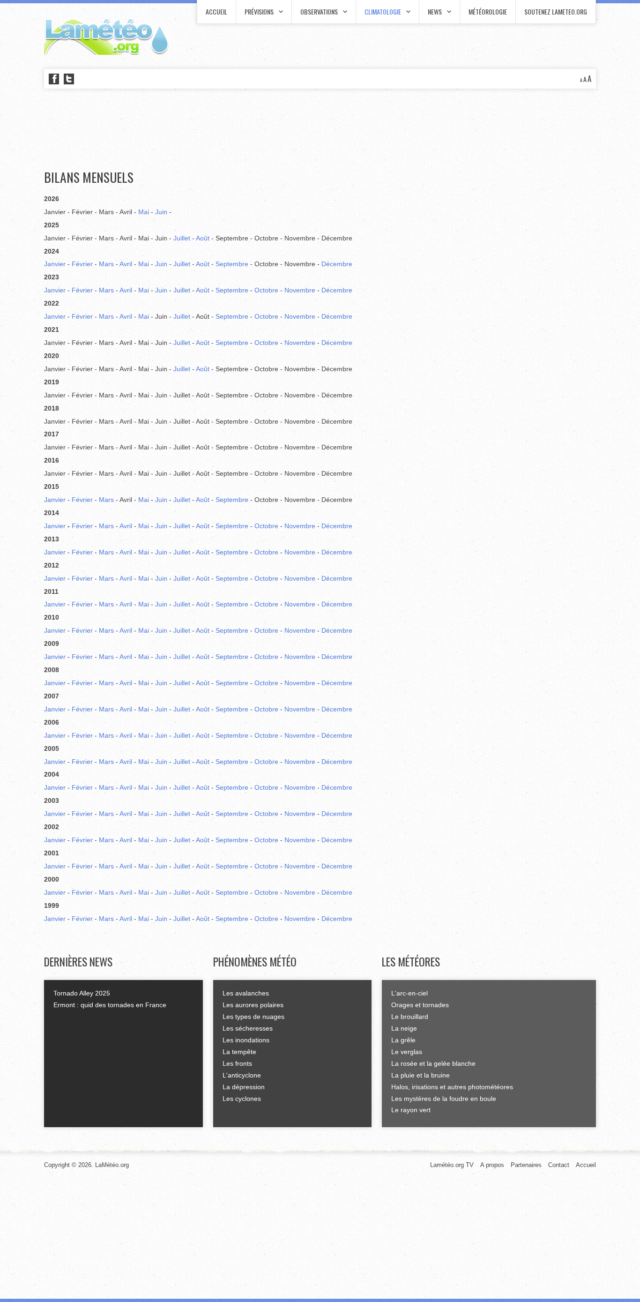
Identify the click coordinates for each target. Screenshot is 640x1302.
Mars (106, 264)
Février (82, 264)
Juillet (181, 238)
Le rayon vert (411, 1110)
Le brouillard (409, 1016)
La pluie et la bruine (420, 1075)
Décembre (336, 264)
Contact (558, 1164)
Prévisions (259, 11)
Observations (319, 11)
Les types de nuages (253, 1016)
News (435, 11)
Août (202, 238)
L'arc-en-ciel (409, 993)
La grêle (403, 1040)
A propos (492, 1164)
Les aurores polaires (253, 1005)
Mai (143, 212)
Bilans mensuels (89, 177)
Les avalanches (246, 993)
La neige (404, 1028)
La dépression (244, 1087)
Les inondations (246, 1040)
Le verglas (406, 1051)
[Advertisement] (214, 129)
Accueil (216, 11)
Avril (125, 264)
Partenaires (526, 1164)
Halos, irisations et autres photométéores (452, 1087)
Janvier (55, 264)
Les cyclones (242, 1098)
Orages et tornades (420, 1005)
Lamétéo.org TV (452, 1164)
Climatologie (383, 11)
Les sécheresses (248, 1028)
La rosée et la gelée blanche (433, 1063)
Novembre (299, 290)
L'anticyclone (242, 1075)
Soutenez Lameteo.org (555, 11)
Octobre (266, 290)
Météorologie (488, 11)
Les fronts (237, 1063)
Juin (161, 212)
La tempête (239, 1051)
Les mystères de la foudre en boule (443, 1098)
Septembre (232, 264)
